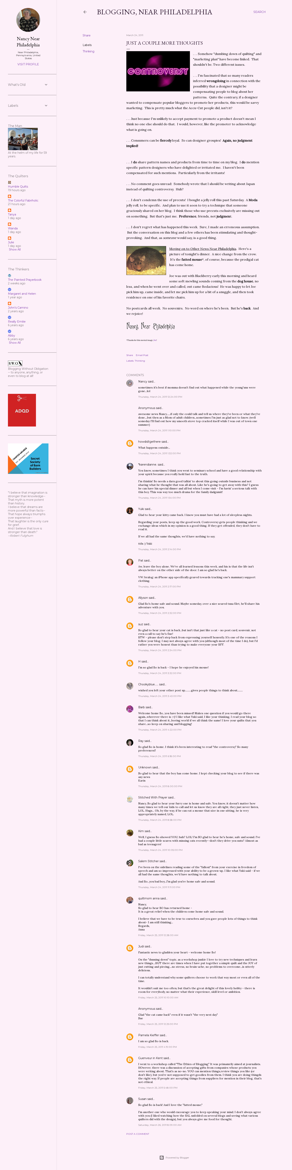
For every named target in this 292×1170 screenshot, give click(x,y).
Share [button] (87, 35)
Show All (15, 249)
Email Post (142, 355)
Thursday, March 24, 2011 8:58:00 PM (159, 819)
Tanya (12, 214)
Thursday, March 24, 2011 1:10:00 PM (159, 430)
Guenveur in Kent (150, 1058)
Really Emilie (17, 321)
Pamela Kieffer (148, 1035)
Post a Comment (137, 1133)
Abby (11, 335)
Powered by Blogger (177, 1157)
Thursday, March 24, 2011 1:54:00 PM (159, 497)
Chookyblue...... (148, 684)
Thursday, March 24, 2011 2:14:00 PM (159, 549)
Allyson (143, 598)
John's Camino (18, 307)
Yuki (141, 509)
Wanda (13, 228)
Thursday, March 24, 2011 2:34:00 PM (159, 650)
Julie (11, 242)
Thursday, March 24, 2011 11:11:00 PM (159, 887)
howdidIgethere (149, 441)
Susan (142, 1099)
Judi (141, 946)
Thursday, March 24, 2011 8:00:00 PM (160, 786)
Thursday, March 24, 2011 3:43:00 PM (159, 696)
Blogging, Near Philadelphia (154, 12)
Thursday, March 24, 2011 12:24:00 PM (160, 396)
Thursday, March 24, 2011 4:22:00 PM (159, 729)
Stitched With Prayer (152, 797)
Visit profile (28, 64)
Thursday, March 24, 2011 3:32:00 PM (159, 673)
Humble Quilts (18, 186)
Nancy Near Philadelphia (28, 41)
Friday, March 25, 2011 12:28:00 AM (158, 935)
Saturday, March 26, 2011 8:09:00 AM (159, 1124)
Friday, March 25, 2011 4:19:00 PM (157, 1046)
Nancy (142, 381)
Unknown (145, 767)
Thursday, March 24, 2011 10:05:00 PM (160, 849)
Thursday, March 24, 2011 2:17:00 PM (159, 586)
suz (140, 624)
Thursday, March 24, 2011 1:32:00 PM (159, 453)
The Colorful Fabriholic (23, 200)
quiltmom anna (149, 898)
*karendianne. (147, 464)
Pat (155, 340)
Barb (141, 707)
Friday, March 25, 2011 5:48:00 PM (157, 1087)
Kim (141, 831)
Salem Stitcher (148, 861)
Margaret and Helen (22, 293)
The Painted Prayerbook (25, 280)
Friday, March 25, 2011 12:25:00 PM (158, 1023)
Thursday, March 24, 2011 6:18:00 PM (159, 756)
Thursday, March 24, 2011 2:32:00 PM (159, 612)
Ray (141, 741)
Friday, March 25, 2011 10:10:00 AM (158, 997)
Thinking (88, 51)
